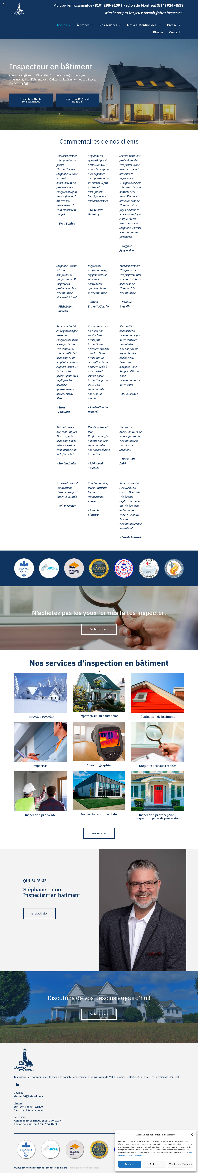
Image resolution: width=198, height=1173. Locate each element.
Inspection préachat (40, 716)
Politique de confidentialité (84, 1167)
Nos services (108, 25)
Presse (172, 25)
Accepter (130, 1164)
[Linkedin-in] (17, 1084)
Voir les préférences (180, 1164)
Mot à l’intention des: (142, 25)
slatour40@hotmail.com (28, 1096)
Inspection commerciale (99, 814)
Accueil (62, 25)
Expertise (40, 765)
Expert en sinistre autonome (99, 716)
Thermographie (99, 765)
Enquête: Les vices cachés (157, 765)
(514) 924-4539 (170, 5)
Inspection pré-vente (40, 815)
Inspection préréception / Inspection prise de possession (158, 816)
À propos (83, 25)
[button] (191, 1134)
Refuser (154, 1164)
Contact (174, 32)
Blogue (158, 32)
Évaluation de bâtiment (157, 716)
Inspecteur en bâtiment (51, 895)
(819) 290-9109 (106, 5)
